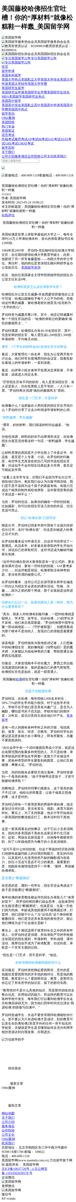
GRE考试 (11, 143)
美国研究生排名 (58, 92)
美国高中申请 (50, 105)
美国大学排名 (50, 79)
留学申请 (8, 71)
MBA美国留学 (12, 96)
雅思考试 (21, 139)
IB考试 (43, 139)
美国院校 (8, 122)
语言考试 (8, 135)
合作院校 (34, 156)
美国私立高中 (31, 105)
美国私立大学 (31, 79)
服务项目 (21, 156)
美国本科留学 (11, 75)
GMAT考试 (26, 143)
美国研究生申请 (13, 92)
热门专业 (8, 126)
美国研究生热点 (33, 96)
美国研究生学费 (35, 92)
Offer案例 (8, 118)
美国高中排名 (11, 105)
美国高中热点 (18, 109)
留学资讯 (8, 113)
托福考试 (8, 139)
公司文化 (47, 156)
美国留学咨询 (31, 267)
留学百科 (8, 147)
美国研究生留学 (13, 88)
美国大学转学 (18, 83)
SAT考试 (54, 139)
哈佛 (19, 679)
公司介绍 (8, 156)
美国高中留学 (11, 101)
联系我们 (60, 156)
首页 (5, 66)
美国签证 (8, 130)
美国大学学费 (37, 83)
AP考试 (33, 139)
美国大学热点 (11, 79)
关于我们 (8, 152)
